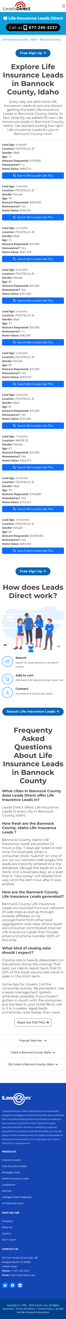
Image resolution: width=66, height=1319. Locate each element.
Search (21, 658)
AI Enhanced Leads (13, 1203)
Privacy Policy (45, 1308)
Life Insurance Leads (15, 39)
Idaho (34, 39)
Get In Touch (9, 1239)
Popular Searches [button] (31, 1040)
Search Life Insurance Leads (31, 711)
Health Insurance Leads (15, 1178)
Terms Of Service (25, 1308)
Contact (22, 689)
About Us (7, 1227)
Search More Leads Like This (35, 175)
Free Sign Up (31, 53)
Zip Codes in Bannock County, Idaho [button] (31, 1064)
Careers (6, 1233)
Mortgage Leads (11, 1172)
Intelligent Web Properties (17, 1197)
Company (7, 1221)
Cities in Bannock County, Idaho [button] (31, 1052)
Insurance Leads (11, 1159)
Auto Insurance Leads (14, 1166)
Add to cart (25, 675)
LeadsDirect (8, 1184)
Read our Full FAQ (31, 1022)
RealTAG (7, 1190)
